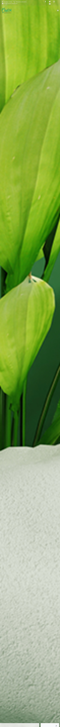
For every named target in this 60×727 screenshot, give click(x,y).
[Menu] (58, 10)
